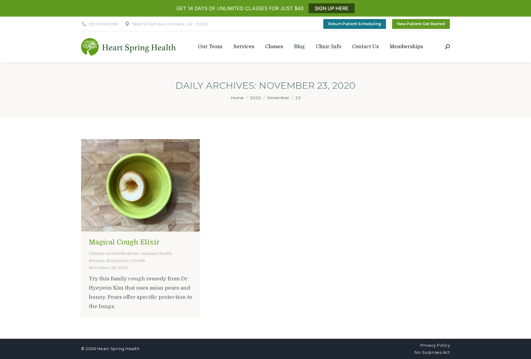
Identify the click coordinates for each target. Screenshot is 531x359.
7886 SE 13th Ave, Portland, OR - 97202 (170, 23)
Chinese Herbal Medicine (114, 253)
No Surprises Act (432, 352)
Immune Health (156, 253)
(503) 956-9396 (103, 23)
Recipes (97, 260)
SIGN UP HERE (331, 8)
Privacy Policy (435, 345)
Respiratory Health (126, 260)
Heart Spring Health (118, 348)
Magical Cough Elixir (124, 242)
